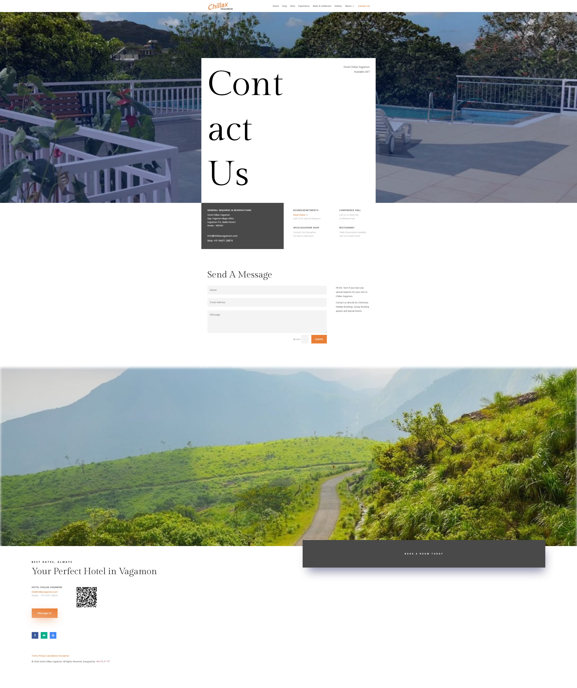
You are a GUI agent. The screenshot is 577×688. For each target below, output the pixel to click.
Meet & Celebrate (322, 6)
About (348, 6)
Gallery (338, 6)
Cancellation (52, 655)
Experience (304, 6)
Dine (292, 6)
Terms (35, 655)
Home (276, 6)
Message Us (45, 613)
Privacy (42, 655)
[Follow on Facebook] (35, 635)
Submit (319, 339)
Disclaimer (64, 655)
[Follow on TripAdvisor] (44, 635)
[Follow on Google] (53, 635)
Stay (284, 6)
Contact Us (364, 6)
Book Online (299, 214)
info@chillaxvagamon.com (222, 235)
